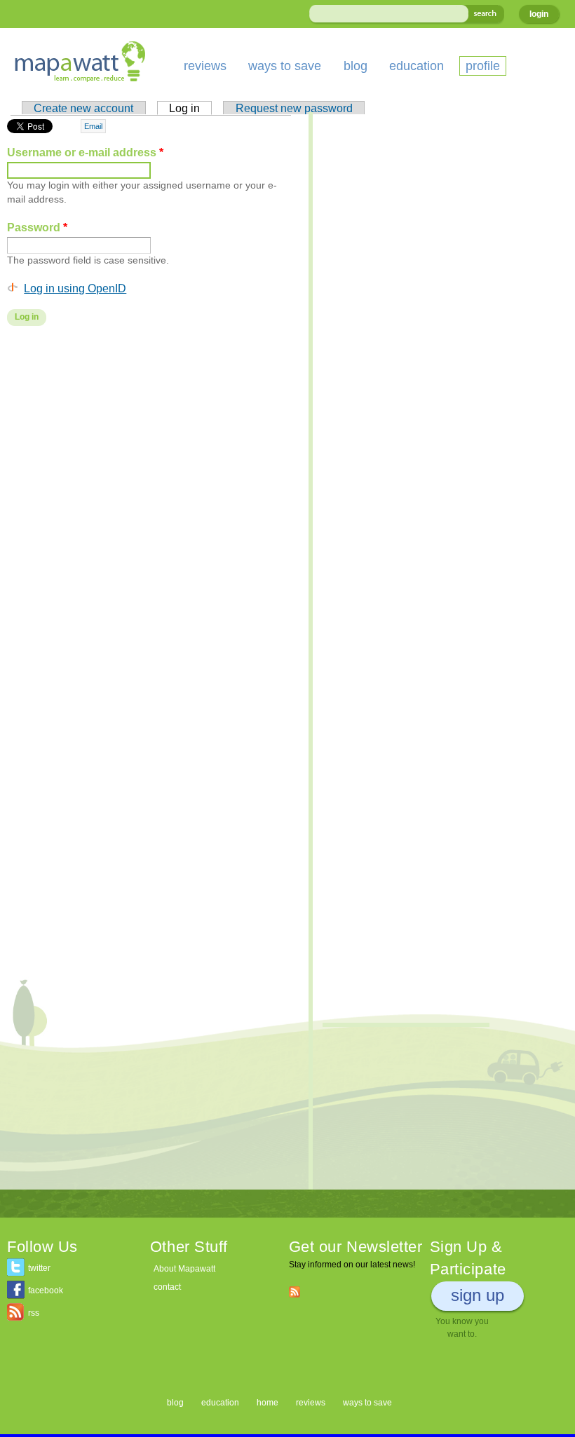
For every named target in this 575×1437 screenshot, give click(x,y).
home (267, 1403)
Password (37, 227)
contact (167, 1287)
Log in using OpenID (75, 288)
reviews (205, 66)
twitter (39, 1268)
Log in (190, 108)
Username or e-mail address (85, 152)
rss (33, 1313)
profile (483, 66)
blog (355, 66)
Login (538, 14)
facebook (45, 1290)
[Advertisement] (151, 449)
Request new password (294, 108)
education (416, 66)
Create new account (83, 108)
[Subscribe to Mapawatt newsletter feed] (294, 1291)
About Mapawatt (184, 1269)
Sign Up (477, 1295)
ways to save (284, 66)
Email (93, 126)
